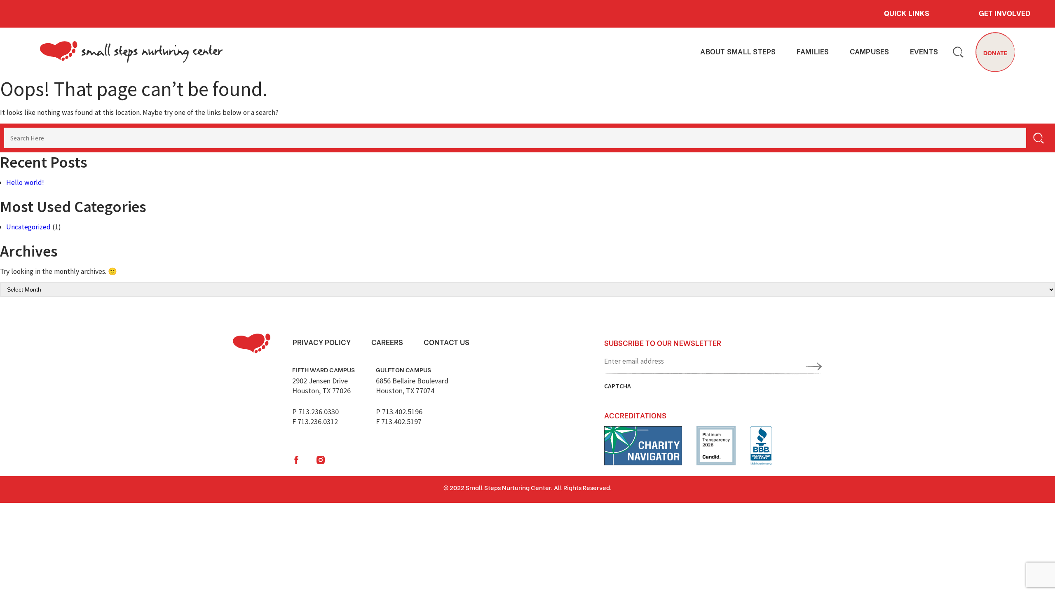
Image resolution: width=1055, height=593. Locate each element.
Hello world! (25, 182)
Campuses (869, 51)
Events (924, 51)
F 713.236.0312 (315, 421)
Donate (995, 52)
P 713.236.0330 (315, 411)
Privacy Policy (322, 341)
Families (813, 51)
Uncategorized (28, 226)
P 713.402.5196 (399, 411)
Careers (387, 341)
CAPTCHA (617, 386)
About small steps (738, 51)
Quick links (906, 13)
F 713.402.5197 (399, 421)
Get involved (1004, 13)
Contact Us (446, 341)
